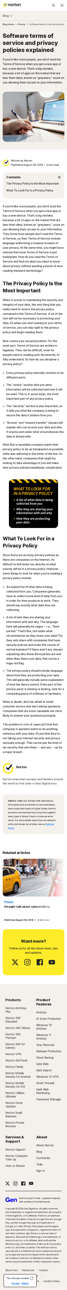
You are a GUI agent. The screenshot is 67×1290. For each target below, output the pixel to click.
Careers (43, 1270)
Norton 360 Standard (13, 1019)
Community (43, 1158)
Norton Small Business (13, 1114)
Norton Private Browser (14, 1124)
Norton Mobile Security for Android (18, 1074)
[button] (33, 177)
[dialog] (20, 1280)
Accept (15, 1283)
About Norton (45, 1145)
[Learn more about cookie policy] (31, 1278)
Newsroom (28, 1270)
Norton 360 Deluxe (17, 1028)
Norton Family (14, 1067)
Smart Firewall (45, 1083)
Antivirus (41, 1012)
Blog (6, 15)
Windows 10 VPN (47, 1076)
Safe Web (42, 1064)
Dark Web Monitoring (43, 1091)
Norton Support (15, 1149)
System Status (52, 1281)
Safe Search (44, 1070)
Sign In (40, 1170)
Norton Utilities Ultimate (14, 1094)
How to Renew (15, 1166)
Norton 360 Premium (13, 1036)
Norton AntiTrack (16, 1060)
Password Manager (48, 1099)
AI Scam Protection (48, 1018)
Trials (39, 1164)
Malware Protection (48, 1051)
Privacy (8, 901)
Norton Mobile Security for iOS (15, 1084)
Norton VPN (13, 1054)
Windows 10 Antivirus (44, 1026)
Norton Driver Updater (14, 1104)
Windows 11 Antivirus (43, 1036)
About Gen (11, 1270)
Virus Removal (45, 1045)
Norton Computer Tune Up (16, 1157)
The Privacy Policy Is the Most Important (32, 183)
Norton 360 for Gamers (15, 1045)
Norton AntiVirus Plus (15, 1009)
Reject (25, 1283)
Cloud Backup (45, 1057)
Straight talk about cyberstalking (27, 906)
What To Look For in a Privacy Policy (29, 190)
